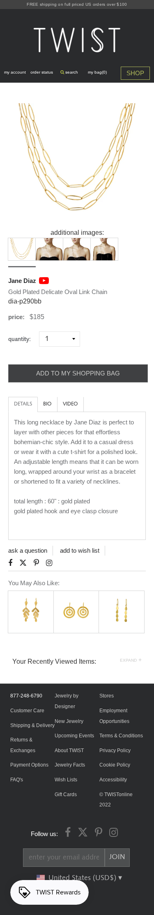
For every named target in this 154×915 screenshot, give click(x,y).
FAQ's (16, 780)
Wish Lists (66, 780)
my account (15, 72)
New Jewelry (69, 721)
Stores (106, 696)
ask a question (27, 550)
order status (41, 72)
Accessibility (113, 780)
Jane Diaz (22, 280)
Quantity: (22, 339)
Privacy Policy (115, 750)
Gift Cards (66, 794)
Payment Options (29, 765)
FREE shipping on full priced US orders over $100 (77, 4)
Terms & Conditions (121, 736)
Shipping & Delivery (32, 725)
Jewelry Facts (70, 765)
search (71, 72)
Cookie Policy (114, 765)
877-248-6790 (26, 696)
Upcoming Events (74, 736)
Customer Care (27, 710)
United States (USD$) (83, 878)
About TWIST (69, 750)
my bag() (97, 72)
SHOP (135, 72)
